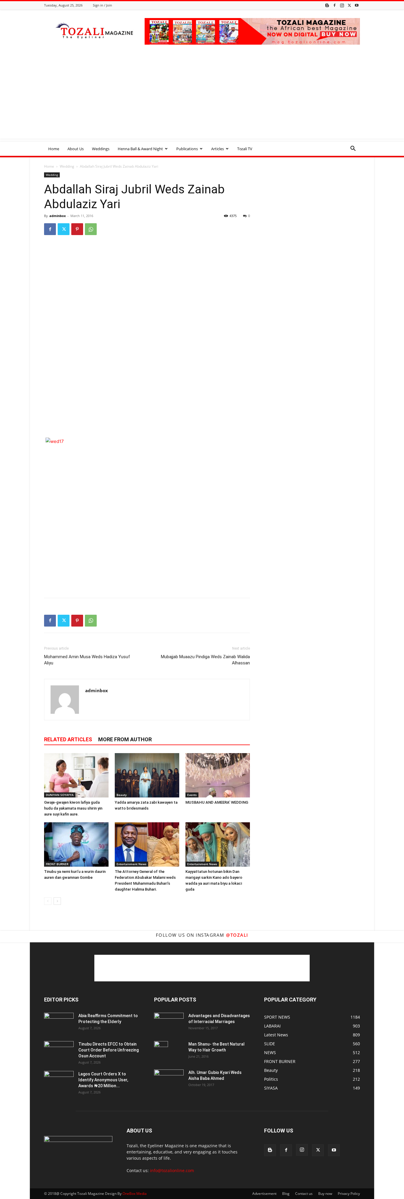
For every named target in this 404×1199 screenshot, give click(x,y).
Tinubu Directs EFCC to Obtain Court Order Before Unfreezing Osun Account (108, 1050)
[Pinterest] (77, 229)
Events (192, 795)
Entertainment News (131, 864)
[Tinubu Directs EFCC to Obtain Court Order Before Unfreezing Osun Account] (59, 1051)
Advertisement (264, 1193)
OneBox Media (134, 1193)
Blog (286, 1193)
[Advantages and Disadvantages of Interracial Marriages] (169, 1023)
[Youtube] (356, 5)
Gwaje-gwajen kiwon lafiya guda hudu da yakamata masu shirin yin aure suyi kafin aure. (73, 808)
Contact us (304, 1193)
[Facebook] (334, 5)
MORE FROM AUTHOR (125, 739)
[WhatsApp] (91, 229)
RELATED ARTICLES (68, 739)
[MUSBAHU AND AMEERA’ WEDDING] (217, 775)
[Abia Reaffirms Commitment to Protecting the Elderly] (59, 1023)
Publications (187, 148)
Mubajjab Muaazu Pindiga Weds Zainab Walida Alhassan (205, 660)
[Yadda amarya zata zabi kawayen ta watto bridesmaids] (147, 775)
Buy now (325, 1193)
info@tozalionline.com (172, 1170)
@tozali (237, 935)
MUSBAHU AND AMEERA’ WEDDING (216, 802)
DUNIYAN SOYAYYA (60, 795)
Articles (217, 148)
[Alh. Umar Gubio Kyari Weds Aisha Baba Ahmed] (169, 1079)
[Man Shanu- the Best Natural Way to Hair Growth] (161, 1051)
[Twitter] (349, 5)
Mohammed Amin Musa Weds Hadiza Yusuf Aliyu (87, 660)
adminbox (57, 215)
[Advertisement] (202, 97)
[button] (353, 149)
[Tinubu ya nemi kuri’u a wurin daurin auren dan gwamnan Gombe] (76, 844)
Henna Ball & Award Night (140, 148)
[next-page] (57, 901)
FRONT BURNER (57, 864)
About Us (75, 148)
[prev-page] (47, 901)
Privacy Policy (349, 1193)
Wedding (67, 166)
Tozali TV (244, 148)
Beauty (122, 795)
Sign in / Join (102, 5)
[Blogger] (327, 5)
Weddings (100, 148)
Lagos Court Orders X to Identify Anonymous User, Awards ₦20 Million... (103, 1080)
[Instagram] (342, 5)
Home (53, 148)
